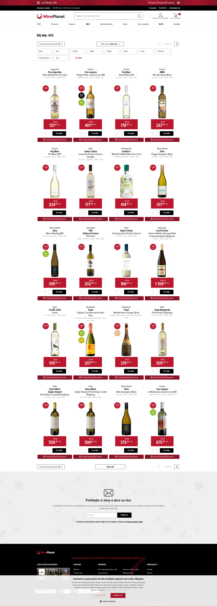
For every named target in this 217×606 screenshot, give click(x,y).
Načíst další (110, 467)
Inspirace (72, 24)
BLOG (161, 24)
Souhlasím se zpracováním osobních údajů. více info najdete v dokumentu (109, 522)
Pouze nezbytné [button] (100, 595)
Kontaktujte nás (175, 8)
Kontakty (177, 24)
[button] (108, 601)
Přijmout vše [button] (118, 595)
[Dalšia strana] (176, 44)
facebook (153, 8)
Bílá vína (76, 569)
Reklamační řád (128, 573)
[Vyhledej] (139, 16)
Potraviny (54, 24)
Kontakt (149, 569)
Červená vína (78, 573)
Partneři (149, 573)
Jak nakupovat (103, 573)
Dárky (125, 24)
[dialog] (108, 590)
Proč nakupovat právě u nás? (107, 569)
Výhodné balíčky (106, 24)
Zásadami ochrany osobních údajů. (115, 590)
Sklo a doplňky (143, 24)
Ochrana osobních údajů (134, 522)
